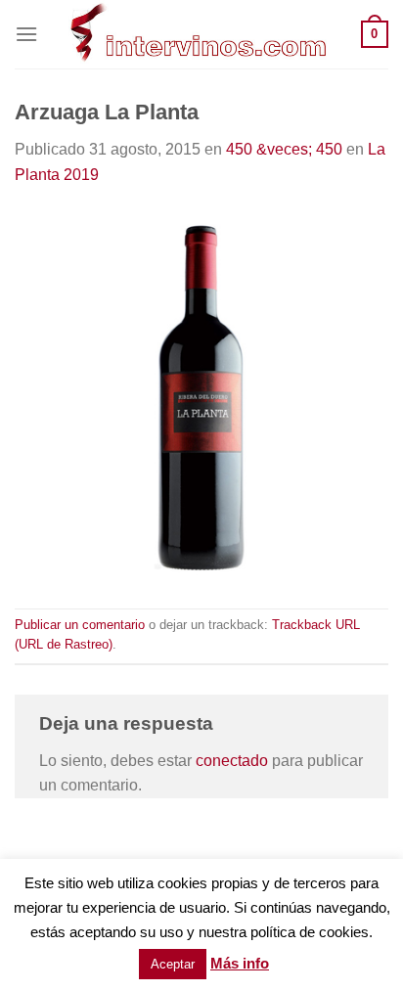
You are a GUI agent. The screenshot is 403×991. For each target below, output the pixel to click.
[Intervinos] (199, 34)
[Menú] (26, 34)
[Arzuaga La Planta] (201, 396)
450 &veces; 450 (284, 149)
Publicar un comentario (80, 624)
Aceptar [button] (173, 964)
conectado (232, 760)
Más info (239, 963)
